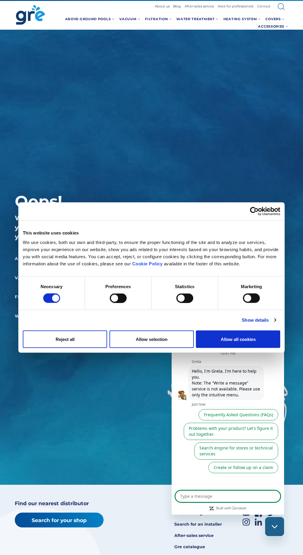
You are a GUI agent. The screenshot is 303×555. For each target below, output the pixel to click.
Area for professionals (235, 6)
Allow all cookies (238, 339)
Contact (264, 6)
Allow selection (151, 339)
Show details (255, 320)
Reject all (65, 339)
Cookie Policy (147, 263)
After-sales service (199, 6)
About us (162, 6)
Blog (177, 6)
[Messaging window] (228, 411)
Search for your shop (59, 520)
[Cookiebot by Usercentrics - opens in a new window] (254, 211)
